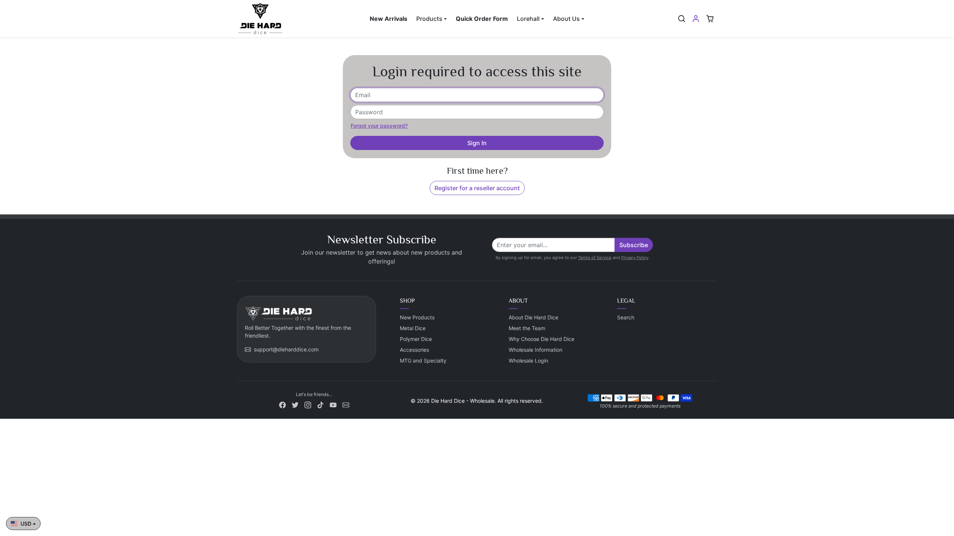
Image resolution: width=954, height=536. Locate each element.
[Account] (696, 18)
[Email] (345, 404)
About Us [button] (566, 18)
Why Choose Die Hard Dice (541, 339)
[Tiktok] (320, 404)
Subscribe (633, 245)
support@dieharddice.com (286, 349)
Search (625, 317)
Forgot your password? (379, 125)
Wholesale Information (535, 350)
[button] (682, 18)
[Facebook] (282, 404)
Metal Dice (413, 328)
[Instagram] (307, 404)
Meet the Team (527, 328)
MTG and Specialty (423, 360)
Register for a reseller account (477, 188)
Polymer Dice (416, 339)
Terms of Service (595, 257)
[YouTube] (333, 404)
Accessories (414, 350)
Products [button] (429, 18)
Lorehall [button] (528, 18)
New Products (417, 317)
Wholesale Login (528, 360)
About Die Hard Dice (533, 317)
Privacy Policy (634, 257)
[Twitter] (295, 404)
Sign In (477, 143)
